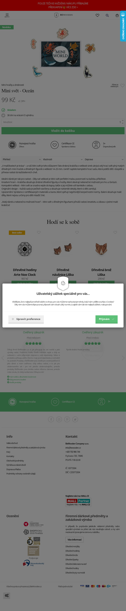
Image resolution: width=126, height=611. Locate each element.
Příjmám (104, 319)
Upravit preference (28, 319)
